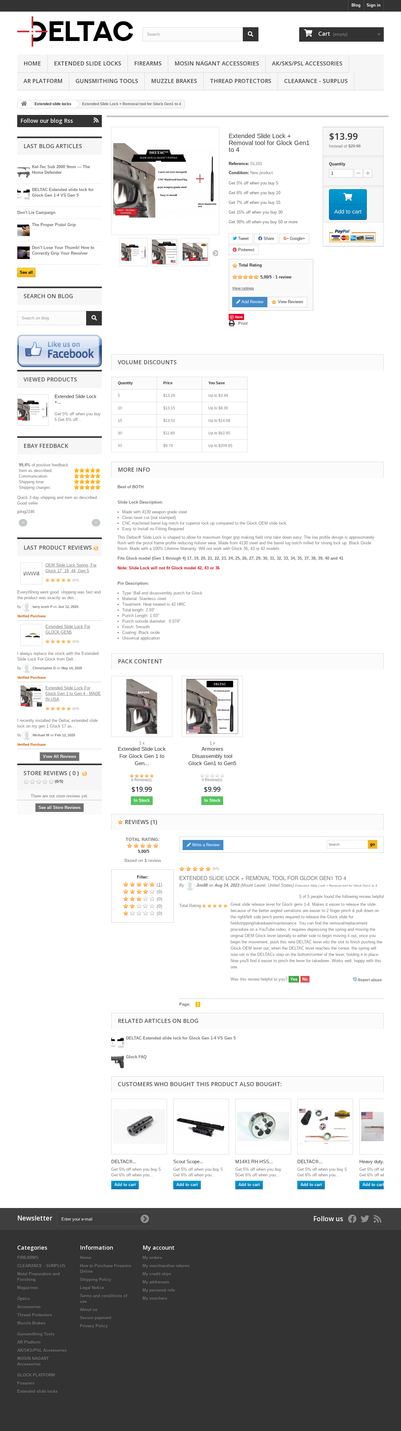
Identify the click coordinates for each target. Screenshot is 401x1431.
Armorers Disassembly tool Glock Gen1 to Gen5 (212, 756)
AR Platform (43, 81)
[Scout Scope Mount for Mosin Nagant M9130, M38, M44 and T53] (201, 1126)
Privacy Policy (94, 1326)
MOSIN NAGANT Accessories (216, 63)
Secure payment (95, 1317)
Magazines (27, 1287)
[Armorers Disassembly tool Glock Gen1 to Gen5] (212, 706)
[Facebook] (59, 350)
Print (242, 323)
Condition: (239, 172)
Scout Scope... (188, 1161)
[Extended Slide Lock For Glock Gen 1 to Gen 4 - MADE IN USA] (31, 696)
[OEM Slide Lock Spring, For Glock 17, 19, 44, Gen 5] (31, 573)
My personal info (159, 1290)
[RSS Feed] (95, 547)
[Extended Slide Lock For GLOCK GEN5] (31, 635)
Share (268, 238)
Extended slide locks (87, 63)
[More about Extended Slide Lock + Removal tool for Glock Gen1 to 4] (33, 410)
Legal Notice (92, 1287)
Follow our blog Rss (46, 120)
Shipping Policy (95, 1279)
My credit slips (157, 1274)
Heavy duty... (372, 1161)
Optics (23, 1298)
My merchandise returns (166, 1265)
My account (158, 1247)
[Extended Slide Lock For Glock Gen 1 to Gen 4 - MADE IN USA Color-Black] (141, 706)
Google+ (297, 238)
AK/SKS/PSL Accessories (307, 63)
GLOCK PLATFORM (36, 1375)
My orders (152, 1257)
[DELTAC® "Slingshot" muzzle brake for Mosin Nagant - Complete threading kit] (325, 1126)
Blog (356, 5)
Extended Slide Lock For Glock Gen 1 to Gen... (142, 756)
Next (215, 253)
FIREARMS (28, 1257)
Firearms (148, 63)
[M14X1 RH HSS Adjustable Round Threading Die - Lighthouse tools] (263, 1126)
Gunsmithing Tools (107, 81)
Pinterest (245, 249)
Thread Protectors (240, 81)
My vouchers (155, 1298)
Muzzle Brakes (174, 81)
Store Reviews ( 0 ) (51, 773)
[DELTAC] (75, 31)
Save (239, 316)
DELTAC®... (123, 1161)
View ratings (243, 288)
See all (26, 272)
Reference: (239, 163)
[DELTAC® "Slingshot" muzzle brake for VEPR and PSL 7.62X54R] (139, 1126)
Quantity (337, 164)
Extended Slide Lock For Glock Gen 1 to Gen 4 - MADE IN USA (73, 694)
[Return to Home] (24, 104)
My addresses (156, 1282)
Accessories (29, 1306)
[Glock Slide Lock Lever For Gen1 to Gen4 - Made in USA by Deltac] (134, 252)
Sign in (374, 5)
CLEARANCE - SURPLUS (316, 81)
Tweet (243, 238)
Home (32, 63)
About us (88, 1309)
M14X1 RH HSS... (254, 1161)
